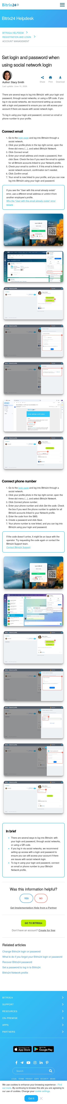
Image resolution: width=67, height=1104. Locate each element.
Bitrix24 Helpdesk (13, 32)
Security (44, 1079)
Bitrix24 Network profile (15, 972)
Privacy (29, 1079)
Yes (26, 898)
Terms (21, 1079)
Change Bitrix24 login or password (21, 951)
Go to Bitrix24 (33, 923)
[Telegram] (21, 1062)
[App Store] (22, 1049)
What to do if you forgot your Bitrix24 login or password (32, 956)
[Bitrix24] (10, 4)
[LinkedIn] (41, 1062)
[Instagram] (35, 1062)
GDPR (36, 1079)
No (41, 898)
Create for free (46, 930)
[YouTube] (28, 1062)
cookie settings (42, 1091)
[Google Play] (43, 1049)
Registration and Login (16, 37)
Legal (14, 1079)
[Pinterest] (47, 1062)
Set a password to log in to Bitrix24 (21, 967)
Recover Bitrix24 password (17, 962)
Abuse (53, 1079)
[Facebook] (16, 1062)
